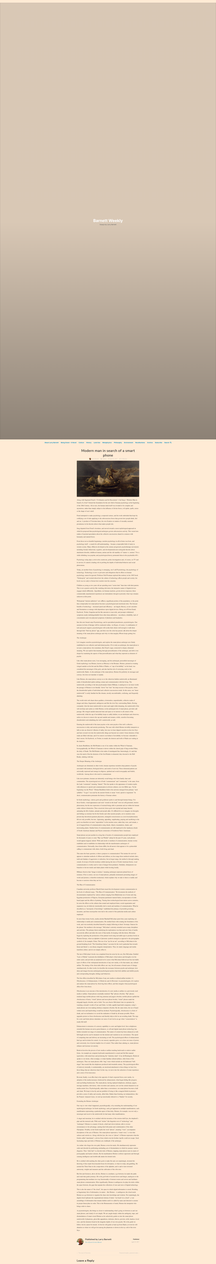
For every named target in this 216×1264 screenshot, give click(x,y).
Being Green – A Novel (68, 442)
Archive (150, 442)
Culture (81, 442)
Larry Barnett (95, 459)
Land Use (97, 442)
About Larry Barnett (52, 442)
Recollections (140, 442)
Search (167, 442)
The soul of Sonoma (84, 1253)
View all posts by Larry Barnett (93, 1242)
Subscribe (158, 442)
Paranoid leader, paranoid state (128, 1253)
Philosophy (118, 442)
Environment (128, 442)
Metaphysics (107, 442)
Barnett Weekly (108, 220)
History (88, 442)
